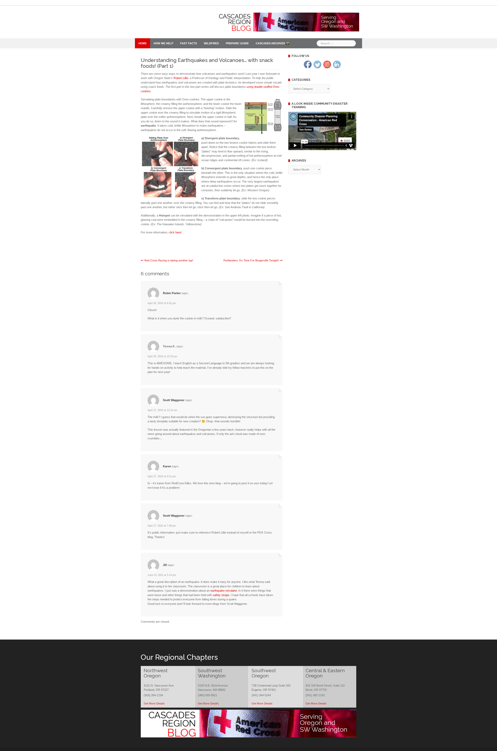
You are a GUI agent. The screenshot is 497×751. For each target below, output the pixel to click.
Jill (165, 565)
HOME (142, 43)
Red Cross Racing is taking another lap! (168, 260)
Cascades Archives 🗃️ (272, 43)
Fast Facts (188, 43)
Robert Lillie (180, 78)
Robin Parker (172, 293)
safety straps (221, 595)
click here (175, 232)
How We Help (163, 43)
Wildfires (211, 43)
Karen (167, 466)
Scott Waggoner (174, 400)
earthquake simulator (223, 590)
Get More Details (154, 703)
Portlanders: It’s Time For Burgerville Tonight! (251, 260)
